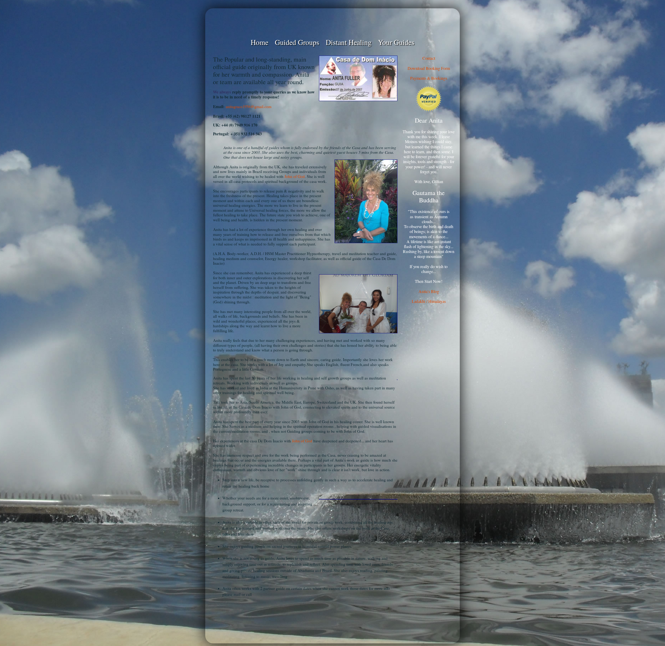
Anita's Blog (428, 291)
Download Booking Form (429, 68)
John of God (294, 176)
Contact (428, 58)
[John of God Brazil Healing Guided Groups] (332, 23)
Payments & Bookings (428, 78)
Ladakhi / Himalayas (429, 301)
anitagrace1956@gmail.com (248, 106)
